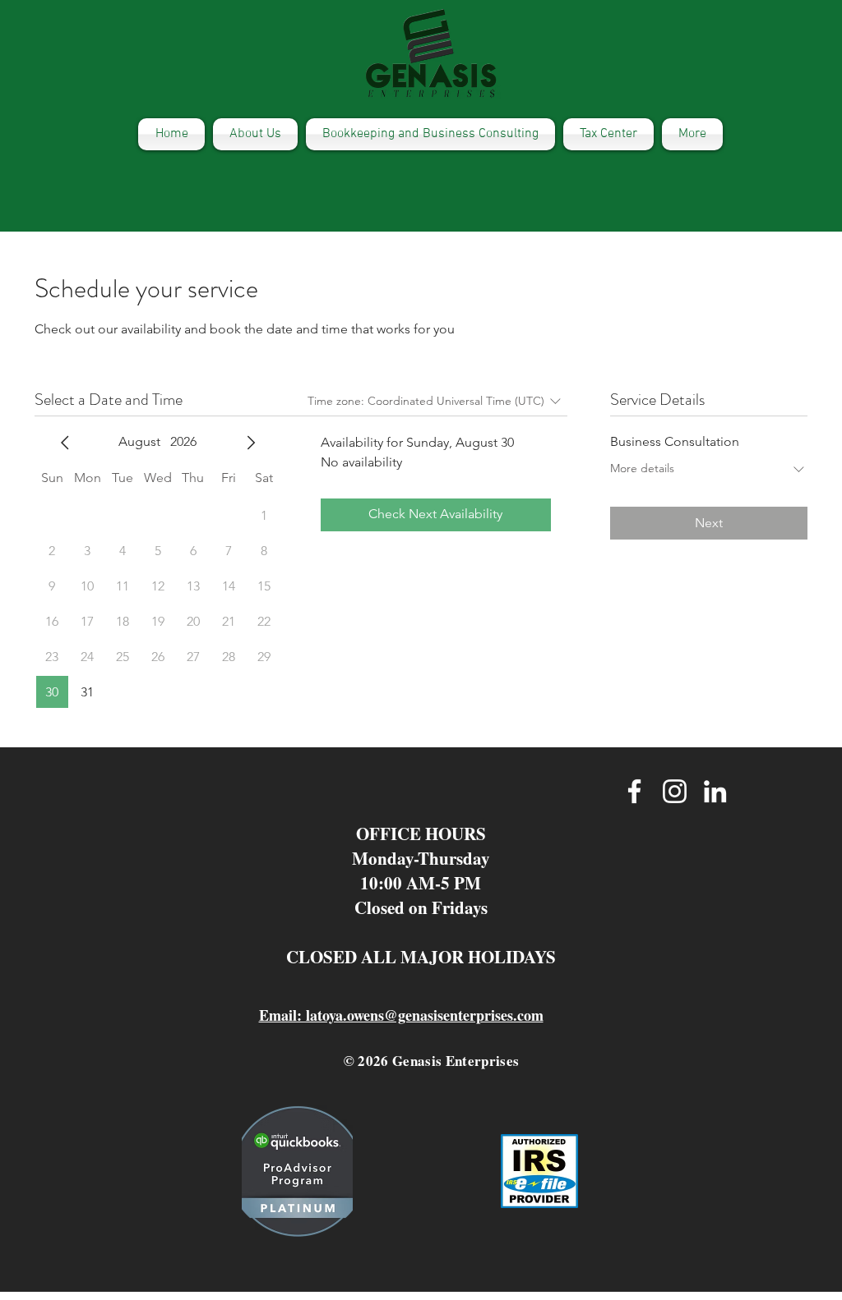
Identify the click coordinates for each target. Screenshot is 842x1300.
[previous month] (65, 442)
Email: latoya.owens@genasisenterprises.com (401, 1015)
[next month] (251, 442)
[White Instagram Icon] (675, 791)
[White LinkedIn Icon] (715, 791)
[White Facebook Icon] (634, 791)
